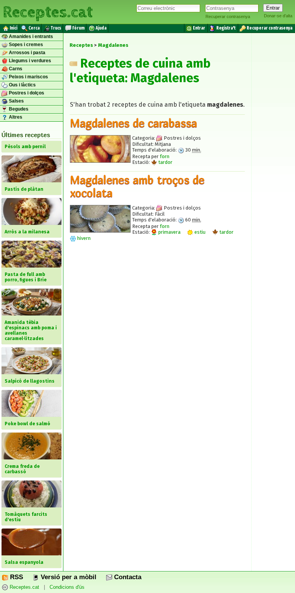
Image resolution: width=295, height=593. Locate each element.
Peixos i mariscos (28, 76)
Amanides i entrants (30, 36)
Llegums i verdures (29, 60)
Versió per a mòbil (67, 577)
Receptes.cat (48, 11)
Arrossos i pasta (26, 52)
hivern (83, 238)
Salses (16, 101)
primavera (169, 232)
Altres (15, 117)
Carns (15, 68)
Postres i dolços (26, 93)
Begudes (18, 109)
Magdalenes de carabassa (133, 122)
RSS (15, 577)
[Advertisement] (157, 320)
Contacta (126, 577)
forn (164, 156)
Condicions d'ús (67, 587)
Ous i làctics (22, 85)
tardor (164, 162)
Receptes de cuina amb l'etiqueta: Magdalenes (140, 70)
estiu (199, 232)
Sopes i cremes (25, 44)
